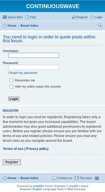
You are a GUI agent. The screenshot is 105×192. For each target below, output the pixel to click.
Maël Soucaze (76, 189)
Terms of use (13, 149)
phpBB (37, 186)
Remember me (24, 80)
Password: (10, 63)
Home (12, 178)
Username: (11, 50)
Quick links (15, 17)
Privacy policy (37, 149)
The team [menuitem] (85, 178)
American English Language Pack (42, 189)
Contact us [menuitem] (64, 178)
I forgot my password (22, 72)
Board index (29, 178)
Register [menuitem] (82, 17)
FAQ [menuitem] (33, 17)
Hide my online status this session (37, 86)
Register (11, 162)
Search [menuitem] (100, 26)
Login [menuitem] (98, 17)
